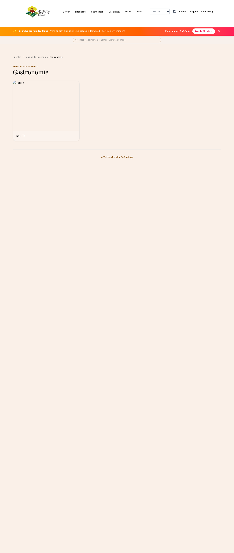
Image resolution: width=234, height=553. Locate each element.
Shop (139, 11)
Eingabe (194, 11)
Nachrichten (97, 12)
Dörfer (66, 12)
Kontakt (183, 11)
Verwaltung (207, 11)
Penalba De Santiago (35, 57)
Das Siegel (114, 12)
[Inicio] (38, 11)
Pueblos (17, 57)
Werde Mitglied (203, 31)
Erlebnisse (80, 12)
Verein (128, 11)
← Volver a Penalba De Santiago (117, 157)
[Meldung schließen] (219, 31)
